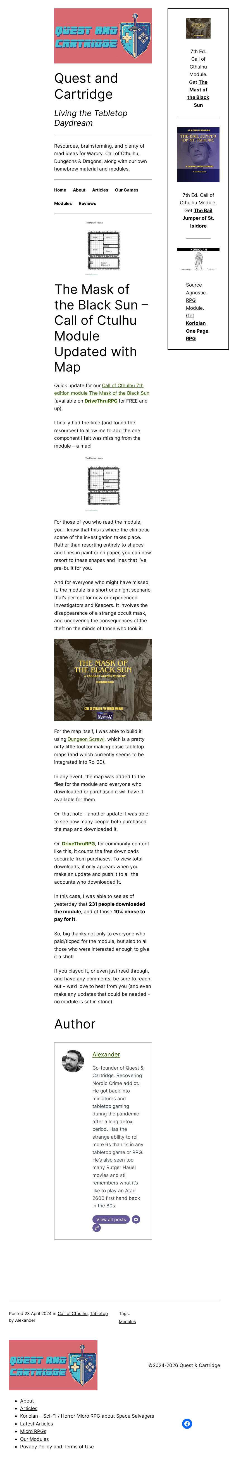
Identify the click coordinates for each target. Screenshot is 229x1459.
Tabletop (99, 1313)
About (27, 1401)
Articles (28, 1408)
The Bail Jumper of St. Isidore (198, 218)
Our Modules (34, 1439)
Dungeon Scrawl (86, 739)
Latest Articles (36, 1424)
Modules (127, 1321)
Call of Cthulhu (73, 1313)
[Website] (96, 1228)
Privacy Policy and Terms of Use (57, 1446)
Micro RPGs (33, 1431)
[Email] (136, 1219)
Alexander (106, 1054)
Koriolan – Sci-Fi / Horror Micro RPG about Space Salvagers (87, 1416)
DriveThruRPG (101, 401)
